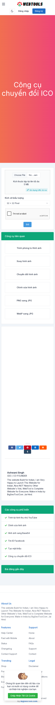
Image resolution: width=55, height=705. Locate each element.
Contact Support (9, 654)
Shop (3, 666)
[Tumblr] (27, 452)
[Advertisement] (27, 51)
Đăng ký (39, 11)
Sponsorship (35, 682)
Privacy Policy (35, 671)
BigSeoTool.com (29, 701)
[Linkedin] (35, 448)
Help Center (7, 633)
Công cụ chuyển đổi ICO (20, 556)
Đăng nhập (23, 11)
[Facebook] (12, 448)
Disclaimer (34, 666)
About (31, 638)
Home (31, 633)
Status (4, 643)
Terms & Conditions (38, 676)
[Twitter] (19, 448)
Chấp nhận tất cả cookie (22, 695)
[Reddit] (43, 448)
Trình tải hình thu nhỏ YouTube (22, 517)
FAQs (31, 643)
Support (33, 648)
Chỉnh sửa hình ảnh (17, 525)
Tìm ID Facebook (16, 541)
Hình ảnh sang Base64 (19, 533)
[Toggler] (3, 4)
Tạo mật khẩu (14, 548)
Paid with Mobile (9, 638)
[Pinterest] (27, 448)
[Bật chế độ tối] (12, 11)
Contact (32, 654)
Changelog (6, 648)
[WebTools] (29, 4)
